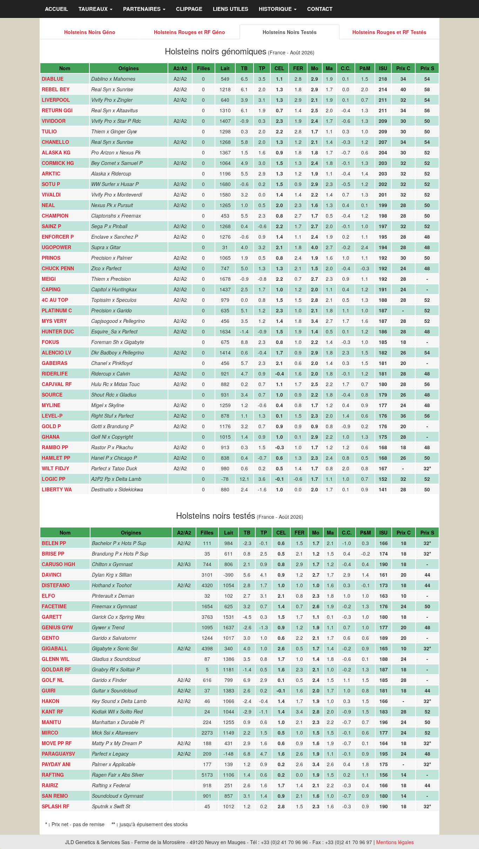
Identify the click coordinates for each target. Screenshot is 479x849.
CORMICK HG (58, 162)
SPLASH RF (55, 806)
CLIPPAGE (189, 9)
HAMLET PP (56, 457)
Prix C (403, 68)
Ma (329, 68)
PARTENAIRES (142, 9)
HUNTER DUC (58, 331)
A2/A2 (180, 68)
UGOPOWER (56, 247)
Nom (64, 68)
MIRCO (50, 732)
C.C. (346, 68)
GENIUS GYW (57, 627)
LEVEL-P (52, 415)
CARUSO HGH (58, 564)
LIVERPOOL (56, 99)
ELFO (48, 595)
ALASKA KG (56, 152)
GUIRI (48, 690)
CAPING (51, 289)
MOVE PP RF (57, 743)
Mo (314, 68)
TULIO (49, 131)
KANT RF (52, 711)
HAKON (50, 700)
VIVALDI (51, 194)
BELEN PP (54, 542)
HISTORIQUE (276, 9)
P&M (364, 68)
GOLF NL (53, 679)
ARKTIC (51, 173)
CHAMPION (55, 215)
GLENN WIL (55, 658)
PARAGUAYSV (58, 753)
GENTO (50, 637)
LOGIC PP (53, 478)
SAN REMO (55, 795)
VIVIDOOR (54, 120)
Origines (129, 68)
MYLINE (51, 405)
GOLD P (51, 426)
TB (244, 68)
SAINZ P (51, 226)
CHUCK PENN (58, 268)
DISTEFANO (56, 585)
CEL (279, 68)
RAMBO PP (55, 447)
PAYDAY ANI (56, 764)
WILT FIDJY (55, 468)
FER (298, 68)
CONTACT (319, 9)
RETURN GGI (57, 110)
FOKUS (50, 341)
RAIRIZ (50, 785)
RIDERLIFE (55, 373)
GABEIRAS (54, 362)
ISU (383, 68)
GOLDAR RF (56, 669)
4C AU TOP (55, 299)
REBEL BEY (55, 89)
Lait (225, 68)
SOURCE (52, 394)
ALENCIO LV (56, 352)
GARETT (52, 616)
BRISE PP (53, 553)
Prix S (427, 68)
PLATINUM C (57, 310)
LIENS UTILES (230, 9)
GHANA (51, 436)
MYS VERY (54, 320)
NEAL (48, 204)
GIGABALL (55, 648)
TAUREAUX (94, 9)
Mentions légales (395, 841)
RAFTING (53, 774)
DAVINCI (51, 574)
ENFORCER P (58, 236)
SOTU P (51, 183)
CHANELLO (55, 141)
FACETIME (54, 606)
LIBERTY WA (57, 489)
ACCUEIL (56, 9)
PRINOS (51, 257)
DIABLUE (52, 78)
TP (262, 68)
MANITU (51, 721)
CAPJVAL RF (57, 383)
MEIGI (49, 278)
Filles (203, 68)
